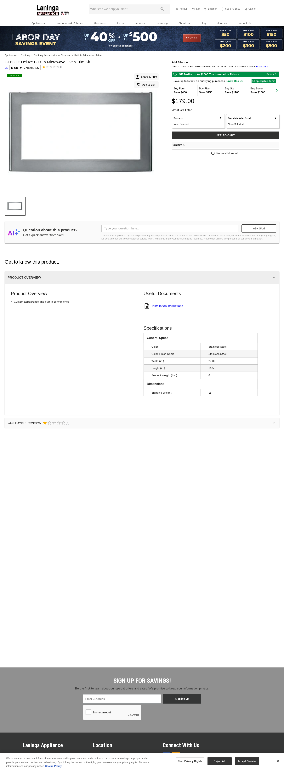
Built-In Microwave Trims (88, 55)
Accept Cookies (247, 761)
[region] (142, 761)
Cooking (25, 55)
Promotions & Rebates (69, 23)
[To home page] (52, 10)
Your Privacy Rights (190, 761)
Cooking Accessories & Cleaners (52, 55)
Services (139, 23)
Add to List (148, 84)
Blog (203, 23)
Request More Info (227, 153)
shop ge (191, 38)
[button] (177, 9)
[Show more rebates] (277, 90)
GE (6, 68)
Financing (162, 23)
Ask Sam (259, 228)
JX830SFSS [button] (31, 67)
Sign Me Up (182, 698)
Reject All (219, 761)
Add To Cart (225, 135)
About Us (184, 23)
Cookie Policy (53, 766)
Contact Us (244, 23)
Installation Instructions (167, 306)
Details (270, 74)
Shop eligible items (263, 80)
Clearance (100, 23)
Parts (120, 23)
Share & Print (149, 76)
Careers (222, 23)
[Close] (278, 761)
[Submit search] (162, 9)
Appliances (38, 23)
